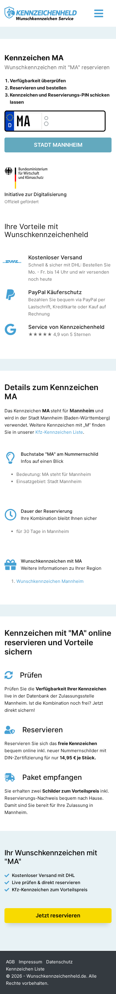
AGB (10, 962)
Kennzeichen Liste (25, 969)
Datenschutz (59, 962)
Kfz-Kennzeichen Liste (59, 432)
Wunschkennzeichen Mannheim (50, 581)
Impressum (30, 962)
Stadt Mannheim (58, 145)
